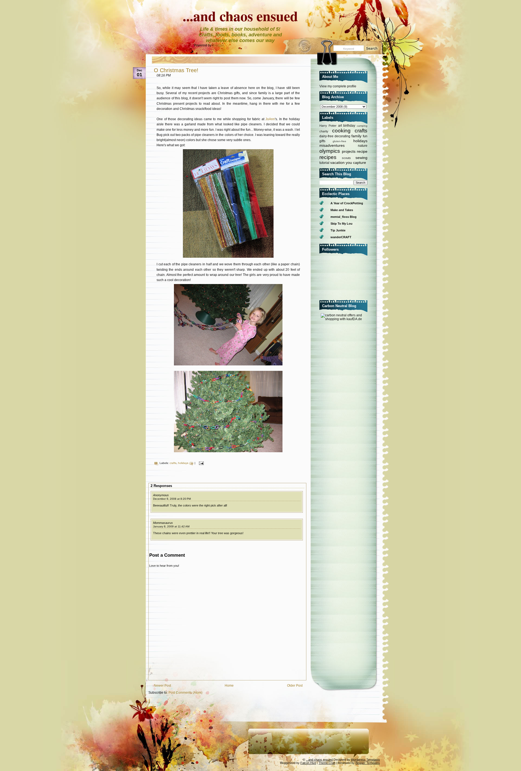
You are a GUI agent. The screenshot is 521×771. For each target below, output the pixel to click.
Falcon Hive (308, 762)
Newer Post (162, 685)
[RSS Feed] (303, 48)
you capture (356, 162)
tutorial (324, 163)
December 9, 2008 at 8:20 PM (172, 498)
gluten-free (339, 141)
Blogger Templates (367, 762)
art (340, 126)
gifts (322, 141)
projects (348, 151)
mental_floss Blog (344, 216)
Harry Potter (327, 125)
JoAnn (270, 119)
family (356, 136)
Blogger (218, 45)
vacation (337, 162)
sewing (361, 157)
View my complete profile (337, 86)
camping (362, 125)
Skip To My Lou (341, 223)
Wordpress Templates (365, 759)
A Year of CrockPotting (347, 203)
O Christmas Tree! (176, 70)
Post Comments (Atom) (185, 692)
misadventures (332, 145)
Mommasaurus (163, 522)
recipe (362, 151)
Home (229, 685)
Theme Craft (327, 762)
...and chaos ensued (240, 15)
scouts (346, 158)
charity (323, 131)
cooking (341, 130)
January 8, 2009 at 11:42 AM (171, 526)
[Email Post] (200, 462)
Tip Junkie (338, 230)
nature (362, 146)
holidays (183, 462)
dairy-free (326, 136)
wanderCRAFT (341, 237)
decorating (342, 136)
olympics (329, 151)
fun (365, 136)
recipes (327, 157)
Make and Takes (342, 210)
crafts (173, 462)
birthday (349, 126)
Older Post (295, 685)
